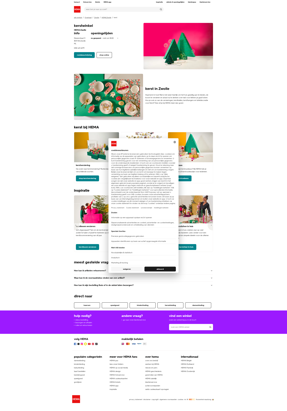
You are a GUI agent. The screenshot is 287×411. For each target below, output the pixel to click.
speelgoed (114, 305)
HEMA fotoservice (117, 375)
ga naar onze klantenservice (134, 320)
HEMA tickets (115, 382)
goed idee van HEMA (154, 375)
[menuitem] (77, 2)
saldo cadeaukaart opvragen (157, 389)
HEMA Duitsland (187, 364)
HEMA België (186, 360)
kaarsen (87, 305)
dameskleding (198, 305)
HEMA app (114, 386)
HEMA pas (114, 360)
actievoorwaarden (152, 386)
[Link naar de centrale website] (77, 9)
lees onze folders (116, 364)
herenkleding (170, 305)
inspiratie (113, 389)
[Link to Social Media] (75, 344)
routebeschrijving (84, 55)
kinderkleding (142, 305)
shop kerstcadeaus (181, 178)
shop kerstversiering (87, 178)
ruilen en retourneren (83, 325)
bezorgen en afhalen (83, 322)
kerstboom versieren (87, 247)
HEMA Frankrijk (187, 368)
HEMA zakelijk (151, 378)
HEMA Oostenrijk (188, 371)
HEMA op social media (119, 368)
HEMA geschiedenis (153, 371)
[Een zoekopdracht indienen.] (161, 9)
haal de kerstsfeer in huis (183, 247)
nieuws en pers (151, 368)
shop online (104, 55)
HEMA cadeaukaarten (119, 378)
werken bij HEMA (152, 364)
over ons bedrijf (151, 360)
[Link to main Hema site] (76, 399)
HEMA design (115, 371)
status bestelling (81, 320)
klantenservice (151, 382)
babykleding (79, 368)
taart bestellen (79, 371)
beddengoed (79, 375)
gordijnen (78, 382)
